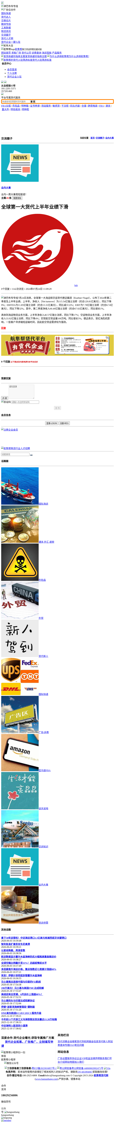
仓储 (83, 106)
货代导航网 (83, 1041)
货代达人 (6, 17)
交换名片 (6, 20)
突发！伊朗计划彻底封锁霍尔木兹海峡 (21, 975)
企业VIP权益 (83, 1058)
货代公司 (26, 53)
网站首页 (6, 53)
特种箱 (24, 106)
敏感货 (56, 106)
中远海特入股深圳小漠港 (14, 1025)
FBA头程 (6, 106)
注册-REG (64, 423)
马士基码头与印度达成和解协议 (18, 1000)
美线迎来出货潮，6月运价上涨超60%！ (22, 994)
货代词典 (62, 1041)
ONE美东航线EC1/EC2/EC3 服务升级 (21, 1013)
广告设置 (62, 1058)
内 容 (4, 398)
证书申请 (35, 106)
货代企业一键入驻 (10, 42)
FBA (101, 106)
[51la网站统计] (107, 1068)
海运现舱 (47, 53)
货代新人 (103, 1041)
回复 (3, 328)
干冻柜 (65, 106)
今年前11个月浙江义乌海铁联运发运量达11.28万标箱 (29, 1019)
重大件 (5, 109)
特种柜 (25, 109)
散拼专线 (6, 24)
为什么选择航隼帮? (79, 56)
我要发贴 (17, 198)
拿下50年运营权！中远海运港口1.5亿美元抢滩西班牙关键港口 (33, 938)
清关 (108, 106)
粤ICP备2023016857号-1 (44, 1068)
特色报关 (15, 109)
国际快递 (6, 13)
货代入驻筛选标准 (42, 60)
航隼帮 (18, 49)
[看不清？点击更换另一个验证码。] (6, 402)
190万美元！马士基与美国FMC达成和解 (22, 988)
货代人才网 (7, 38)
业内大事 (109, 138)
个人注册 (12, 73)
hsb (76, 285)
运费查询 (36, 53)
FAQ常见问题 (77, 1045)
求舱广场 (16, 53)
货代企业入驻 (14, 76)
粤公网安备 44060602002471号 (87, 1068)
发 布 (57, 408)
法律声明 (95, 1058)
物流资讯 (6, 31)
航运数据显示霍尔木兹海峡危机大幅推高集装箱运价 (28, 956)
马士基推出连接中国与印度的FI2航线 (21, 982)
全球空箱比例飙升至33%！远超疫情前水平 (24, 963)
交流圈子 (6, 35)
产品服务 (57, 53)
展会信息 (93, 1041)
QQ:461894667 (85, 1072)
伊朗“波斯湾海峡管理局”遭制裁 (18, 1007)
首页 (92, 138)
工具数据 (6, 27)
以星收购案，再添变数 (13, 950)
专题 (67, 1045)
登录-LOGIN (51, 423)
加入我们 (79, 1062)
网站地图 (69, 1062)
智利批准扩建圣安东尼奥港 (15, 944)
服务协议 (72, 1058)
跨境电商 (92, 106)
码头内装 (75, 106)
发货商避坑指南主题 (36, 56)
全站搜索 (72, 1041)
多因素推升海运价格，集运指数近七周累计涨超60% (28, 969)
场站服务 (46, 106)
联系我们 (104, 1058)
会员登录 (12, 69)
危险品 (16, 106)
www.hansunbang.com (46, 1079)
